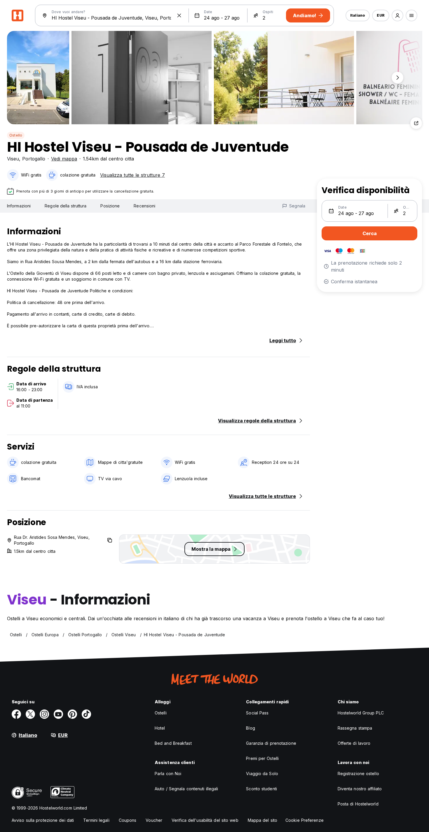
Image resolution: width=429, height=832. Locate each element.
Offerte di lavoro (354, 743)
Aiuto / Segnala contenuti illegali (186, 788)
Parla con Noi (168, 773)
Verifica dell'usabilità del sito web (205, 820)
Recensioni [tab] (144, 205)
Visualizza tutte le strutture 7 (132, 175)
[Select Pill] (397, 15)
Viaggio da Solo (262, 773)
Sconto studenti (261, 788)
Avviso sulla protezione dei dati (43, 820)
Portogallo (33, 159)
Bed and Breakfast (173, 743)
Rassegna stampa (355, 728)
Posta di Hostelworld (358, 803)
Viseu (13, 159)
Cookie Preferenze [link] (304, 820)
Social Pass (257, 712)
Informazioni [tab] (19, 205)
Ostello (15, 135)
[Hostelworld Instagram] (44, 714)
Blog (250, 728)
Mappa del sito (262, 820)
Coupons (128, 820)
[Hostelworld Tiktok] (86, 714)
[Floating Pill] (397, 77)
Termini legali (96, 820)
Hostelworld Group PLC (361, 712)
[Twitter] (30, 714)
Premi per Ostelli (262, 758)
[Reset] (179, 15)
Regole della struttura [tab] (65, 205)
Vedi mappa (64, 159)
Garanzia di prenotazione (271, 743)
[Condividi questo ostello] (416, 123)
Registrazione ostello (358, 773)
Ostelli (161, 712)
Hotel (160, 728)
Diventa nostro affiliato (360, 788)
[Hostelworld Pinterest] (72, 714)
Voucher (154, 820)
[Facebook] (16, 714)
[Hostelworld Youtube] (58, 714)
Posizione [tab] (110, 205)
